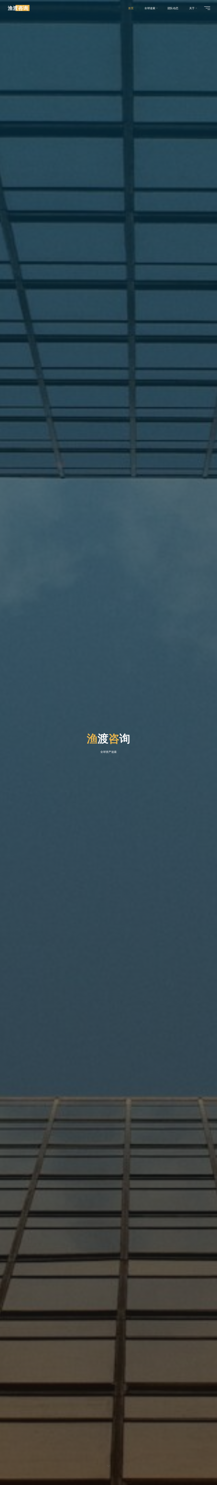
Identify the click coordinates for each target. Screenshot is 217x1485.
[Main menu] (207, 8)
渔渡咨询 (18, 8)
